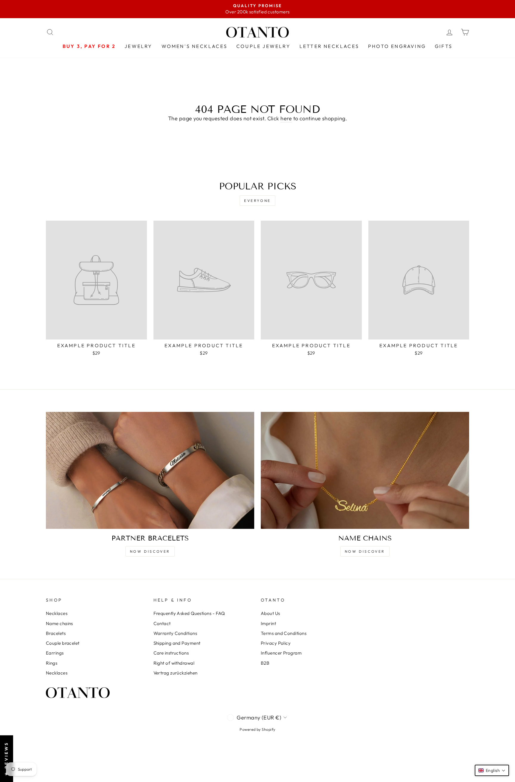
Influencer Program (281, 653)
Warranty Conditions (175, 633)
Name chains (59, 623)
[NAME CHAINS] (365, 470)
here (286, 118)
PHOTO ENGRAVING (397, 46)
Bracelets (56, 633)
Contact (162, 623)
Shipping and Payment (177, 643)
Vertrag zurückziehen (175, 673)
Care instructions (171, 653)
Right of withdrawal (174, 663)
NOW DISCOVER (150, 551)
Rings (51, 663)
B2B (265, 663)
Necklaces (56, 613)
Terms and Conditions (283, 633)
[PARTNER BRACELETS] (150, 470)
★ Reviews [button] (6, 759)
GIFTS (443, 46)
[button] (491, 770)
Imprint (268, 623)
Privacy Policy (276, 643)
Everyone (257, 200)
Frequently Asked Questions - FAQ (189, 613)
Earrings (55, 653)
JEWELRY (138, 46)
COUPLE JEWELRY (263, 46)
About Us (270, 613)
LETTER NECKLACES (329, 46)
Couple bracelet (63, 643)
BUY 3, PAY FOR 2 (89, 46)
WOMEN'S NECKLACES (194, 46)
